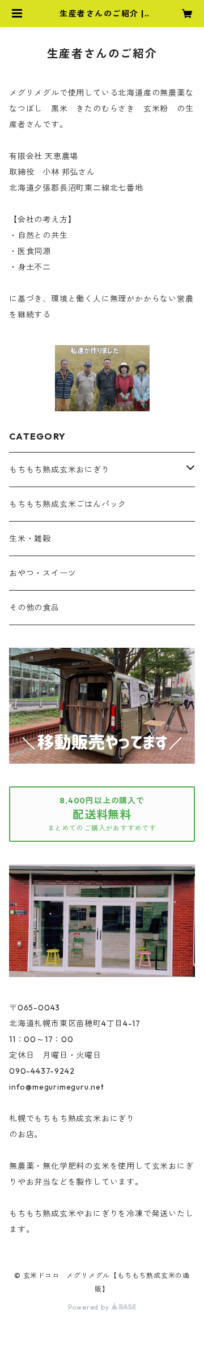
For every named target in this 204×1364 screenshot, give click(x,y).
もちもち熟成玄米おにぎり (59, 469)
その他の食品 (34, 608)
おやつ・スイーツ (42, 573)
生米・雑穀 (30, 538)
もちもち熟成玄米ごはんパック (67, 504)
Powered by (90, 1307)
